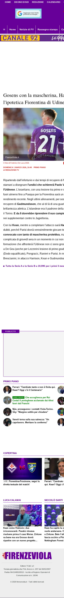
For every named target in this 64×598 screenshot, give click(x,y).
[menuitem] (4, 29)
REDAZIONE (38, 2)
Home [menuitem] (12, 29)
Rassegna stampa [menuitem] (48, 29)
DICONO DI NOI (21, 2)
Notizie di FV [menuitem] (27, 29)
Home (8, 2)
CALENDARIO (53, 2)
